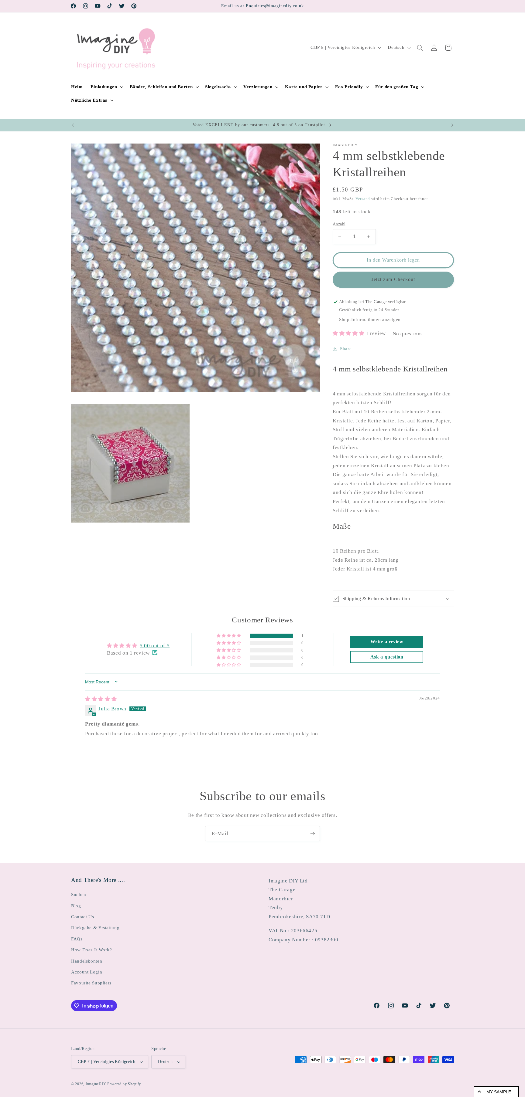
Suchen (78, 894)
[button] (106, 86)
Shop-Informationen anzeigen (370, 319)
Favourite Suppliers (91, 982)
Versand (362, 199)
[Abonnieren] (313, 833)
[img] (101, 699)
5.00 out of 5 (155, 645)
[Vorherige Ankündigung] (73, 125)
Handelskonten (86, 961)
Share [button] (346, 348)
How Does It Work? (91, 949)
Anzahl (339, 224)
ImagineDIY (96, 1084)
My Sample (498, 1091)
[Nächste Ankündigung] (452, 125)
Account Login (86, 972)
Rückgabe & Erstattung (95, 927)
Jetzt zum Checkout (393, 279)
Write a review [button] (386, 641)
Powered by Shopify (124, 1084)
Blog (76, 905)
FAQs (77, 938)
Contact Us (82, 916)
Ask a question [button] (386, 656)
